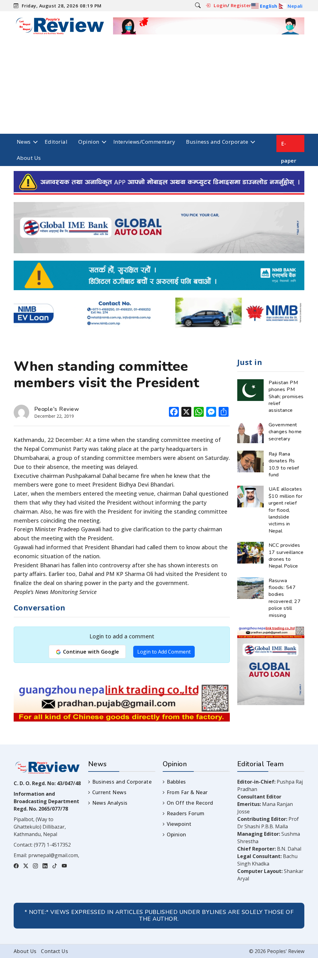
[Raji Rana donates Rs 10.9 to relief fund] (250, 460)
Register (241, 5)
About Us (29, 157)
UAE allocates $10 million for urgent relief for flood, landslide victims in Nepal (285, 510)
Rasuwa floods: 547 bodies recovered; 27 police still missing (285, 598)
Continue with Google (90, 651)
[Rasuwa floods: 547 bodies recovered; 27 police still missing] (250, 587)
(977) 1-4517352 (52, 844)
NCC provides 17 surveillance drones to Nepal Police (286, 555)
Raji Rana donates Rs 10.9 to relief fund (284, 464)
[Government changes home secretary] (250, 431)
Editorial (56, 141)
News (24, 141)
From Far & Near (187, 792)
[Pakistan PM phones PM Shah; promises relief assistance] (250, 389)
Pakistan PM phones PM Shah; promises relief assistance (286, 396)
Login (220, 5)
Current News (109, 792)
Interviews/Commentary (144, 141)
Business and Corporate (217, 141)
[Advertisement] (159, 87)
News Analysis (110, 802)
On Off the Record (190, 802)
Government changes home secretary (285, 431)
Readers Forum (186, 813)
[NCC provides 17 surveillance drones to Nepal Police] (250, 552)
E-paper (288, 146)
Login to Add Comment (164, 651)
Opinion (88, 141)
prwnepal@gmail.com (53, 855)
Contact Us (54, 951)
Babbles (176, 781)
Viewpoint (179, 824)
